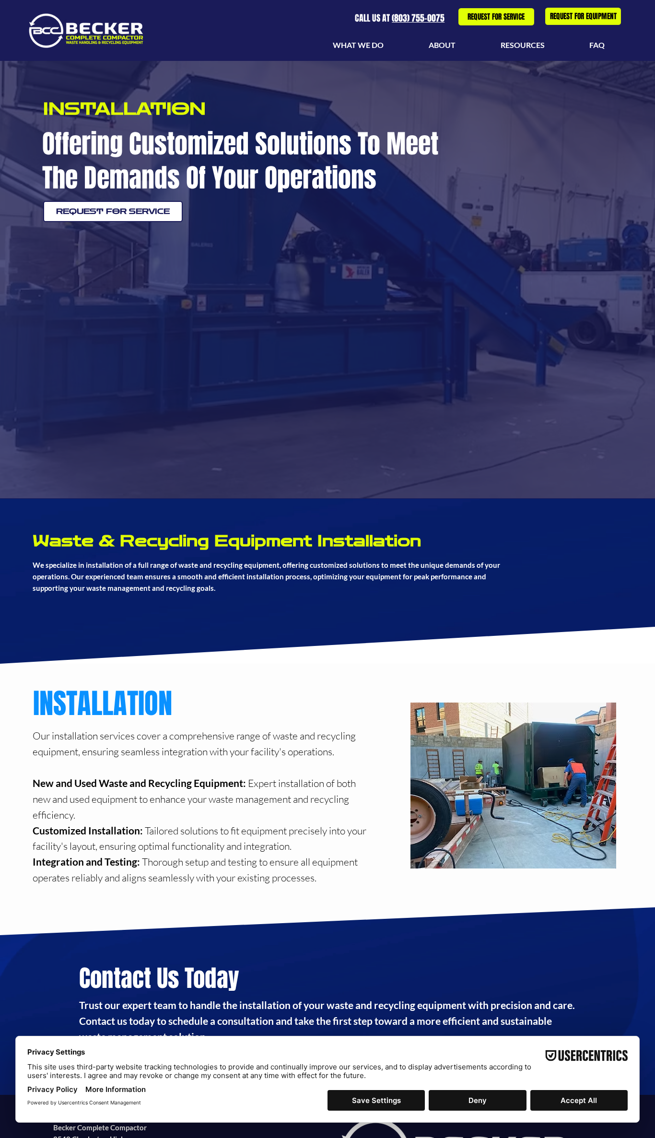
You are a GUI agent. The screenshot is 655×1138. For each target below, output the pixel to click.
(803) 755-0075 (418, 18)
